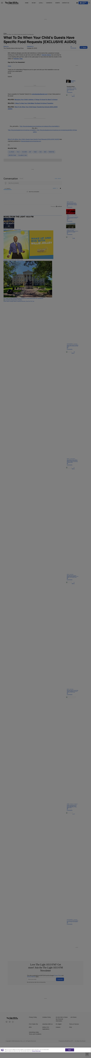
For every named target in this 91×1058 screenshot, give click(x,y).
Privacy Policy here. (36, 1051)
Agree (69, 1050)
